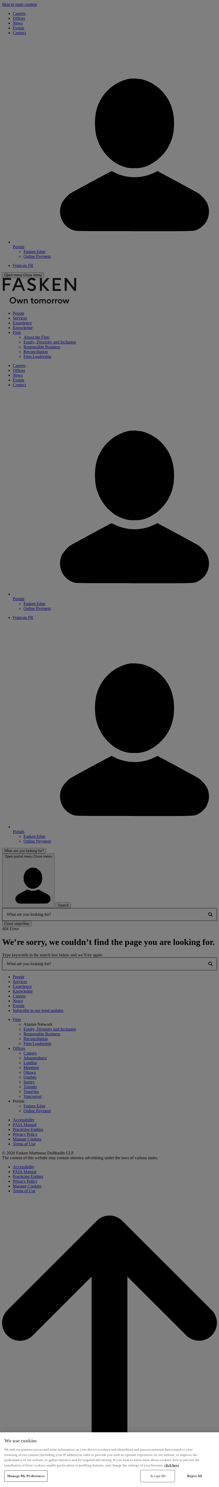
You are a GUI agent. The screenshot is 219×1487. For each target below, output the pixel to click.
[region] (109, 1459)
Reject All (194, 1476)
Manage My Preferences (26, 1476)
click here (171, 1465)
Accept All (157, 1476)
